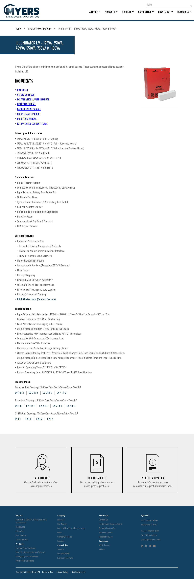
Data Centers (21, 535)
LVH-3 (39, 418)
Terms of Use (47, 571)
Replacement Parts (65, 557)
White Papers (104, 545)
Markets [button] (126, 11)
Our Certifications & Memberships (71, 528)
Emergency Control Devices (27, 556)
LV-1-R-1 (30, 405)
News (59, 532)
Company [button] (93, 11)
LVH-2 (28, 418)
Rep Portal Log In (78, 571)
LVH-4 (50, 418)
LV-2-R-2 (33, 392)
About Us (61, 519)
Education (20, 531)
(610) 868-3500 (153, 531)
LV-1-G (18, 405)
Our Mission (62, 523)
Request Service (106, 536)
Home (18, 28)
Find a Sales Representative (110, 523)
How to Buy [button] (164, 11)
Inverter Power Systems (40, 28)
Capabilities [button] (144, 11)
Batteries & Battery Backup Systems (30, 552)
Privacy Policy (62, 571)
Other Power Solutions (25, 560)
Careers (60, 541)
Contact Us (103, 519)
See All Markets (22, 539)
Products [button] (110, 11)
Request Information (107, 528)
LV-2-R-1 (43, 405)
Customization (63, 553)
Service (60, 549)
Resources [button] (183, 11)
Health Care (20, 526)
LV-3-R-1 (57, 405)
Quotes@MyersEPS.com (150, 539)
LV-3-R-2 (47, 392)
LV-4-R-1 (70, 405)
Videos (102, 549)
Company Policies (64, 536)
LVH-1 (18, 418)
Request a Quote (105, 532)
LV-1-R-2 (19, 392)
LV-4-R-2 (61, 392)
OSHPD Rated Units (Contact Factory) (36, 299)
